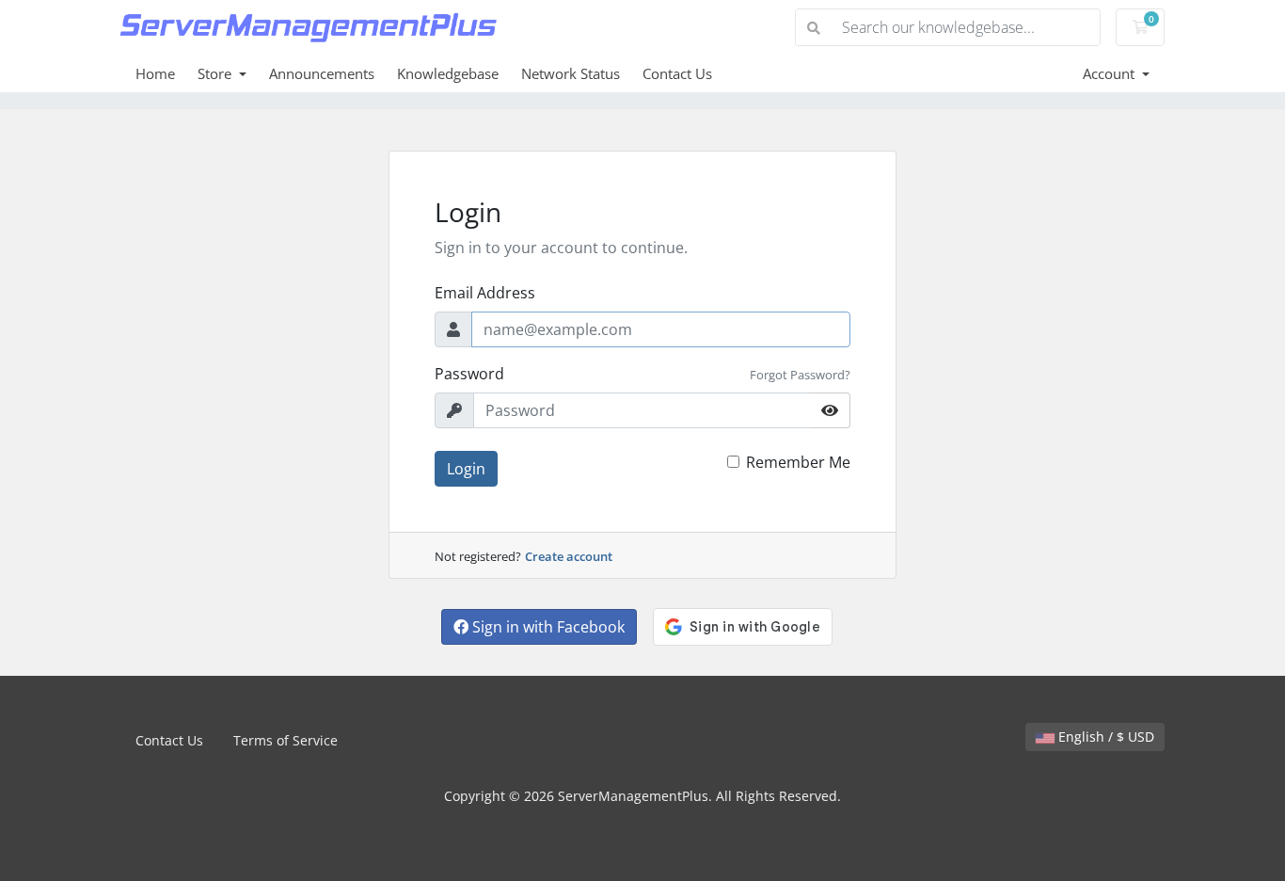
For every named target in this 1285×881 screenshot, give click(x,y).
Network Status (570, 73)
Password (469, 373)
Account (1110, 73)
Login (466, 468)
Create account (568, 556)
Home (155, 73)
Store (216, 73)
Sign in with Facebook (546, 627)
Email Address (485, 292)
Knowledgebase (448, 73)
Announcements (321, 73)
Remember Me (798, 462)
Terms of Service (285, 740)
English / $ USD (1104, 736)
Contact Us (677, 73)
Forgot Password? (800, 374)
